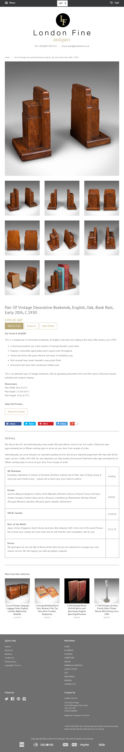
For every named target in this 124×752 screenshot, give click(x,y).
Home (7, 57)
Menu (12, 2)
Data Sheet (48, 325)
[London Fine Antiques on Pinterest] (18, 699)
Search (8, 646)
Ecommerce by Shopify (83, 738)
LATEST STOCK (70, 669)
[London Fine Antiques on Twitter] (6, 699)
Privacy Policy (10, 661)
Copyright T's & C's (13, 665)
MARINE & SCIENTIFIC (73, 665)
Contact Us (9, 657)
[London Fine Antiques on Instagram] (24, 699)
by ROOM (68, 654)
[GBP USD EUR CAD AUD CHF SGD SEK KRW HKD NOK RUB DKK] (62, 3)
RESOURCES (69, 676)
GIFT (66, 672)
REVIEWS (68, 680)
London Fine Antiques (55, 738)
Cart (116, 2)
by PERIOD (68, 650)
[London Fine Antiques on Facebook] (12, 699)
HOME (67, 646)
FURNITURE (69, 657)
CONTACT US (70, 684)
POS (68, 738)
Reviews (8, 654)
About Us (9, 650)
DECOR (67, 661)
